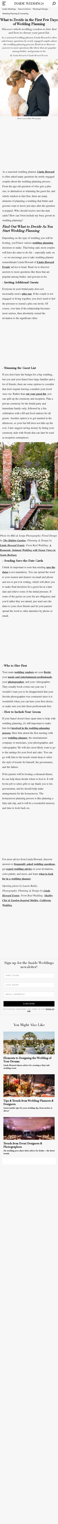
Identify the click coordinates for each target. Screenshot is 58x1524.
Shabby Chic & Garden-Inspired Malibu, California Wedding (27, 900)
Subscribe (29, 1003)
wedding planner (17, 738)
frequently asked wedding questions (34, 864)
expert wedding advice (19, 869)
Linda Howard (45, 172)
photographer (16, 682)
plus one (27, 294)
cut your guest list (36, 394)
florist (47, 672)
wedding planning (42, 243)
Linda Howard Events (12, 545)
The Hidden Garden (14, 540)
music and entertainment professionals (30, 677)
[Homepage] (29, 3)
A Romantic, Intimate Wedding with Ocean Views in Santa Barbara (28, 550)
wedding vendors (24, 672)
